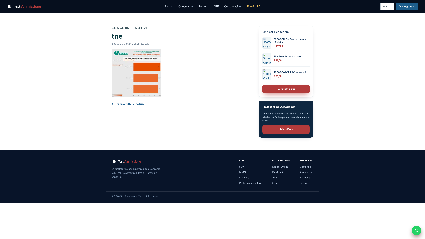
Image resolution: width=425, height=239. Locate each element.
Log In (303, 183)
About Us (305, 177)
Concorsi (277, 183)
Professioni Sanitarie (250, 183)
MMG (242, 172)
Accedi (387, 6)
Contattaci (305, 167)
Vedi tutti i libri (286, 89)
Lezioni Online (280, 167)
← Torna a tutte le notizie (128, 104)
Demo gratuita (407, 6)
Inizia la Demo (286, 129)
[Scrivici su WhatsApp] (416, 230)
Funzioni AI (278, 172)
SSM (241, 167)
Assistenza (306, 172)
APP (274, 177)
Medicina (244, 177)
